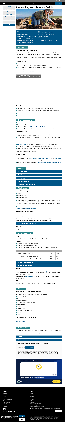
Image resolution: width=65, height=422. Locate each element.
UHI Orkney (32, 399)
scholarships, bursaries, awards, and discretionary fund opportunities (40, 271)
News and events (6, 402)
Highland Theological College (35, 403)
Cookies (4, 396)
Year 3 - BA (20, 178)
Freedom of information (7, 399)
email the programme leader (30, 208)
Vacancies (5, 405)
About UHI (5, 393)
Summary (9, 6)
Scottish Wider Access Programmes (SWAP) (38, 158)
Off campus (30, 40)
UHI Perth (31, 400)
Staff (56, 0)
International (23, 328)
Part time (51, 32)
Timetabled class (25, 42)
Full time (47, 32)
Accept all (22, 416)
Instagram (8, 411)
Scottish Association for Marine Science (37, 406)
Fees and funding (9, 16)
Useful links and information (25, 184)
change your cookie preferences (26, 76)
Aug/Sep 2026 (30, 347)
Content (9, 11)
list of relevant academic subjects (37, 126)
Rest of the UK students (24, 262)
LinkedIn (14, 411)
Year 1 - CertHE (22, 171)
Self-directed (30, 42)
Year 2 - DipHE (21, 174)
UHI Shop (5, 406)
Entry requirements (9, 9)
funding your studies (30, 276)
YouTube (11, 411)
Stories (19, 336)
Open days (5, 403)
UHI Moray (32, 396)
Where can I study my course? (26, 223)
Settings (22, 419)
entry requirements (44, 333)
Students (53, 0)
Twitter (6, 411)
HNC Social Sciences (21, 134)
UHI (30, 408)
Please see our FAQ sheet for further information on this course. (30, 71)
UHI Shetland (32, 402)
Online (27, 40)
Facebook (4, 411)
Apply (9, 24)
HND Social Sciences (21, 144)
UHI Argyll (31, 393)
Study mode (9, 14)
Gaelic (4, 400)
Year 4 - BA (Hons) (22, 181)
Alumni (60, 0)
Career (9, 19)
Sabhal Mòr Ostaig (33, 405)
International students (24, 265)
